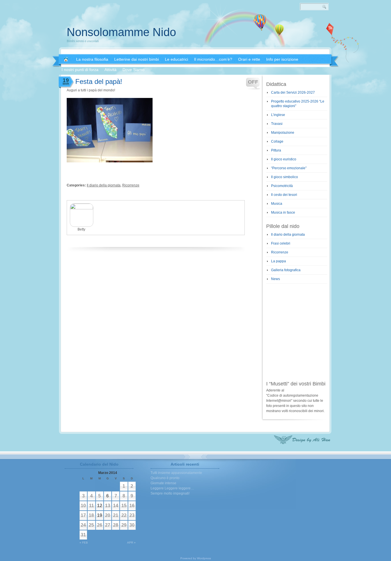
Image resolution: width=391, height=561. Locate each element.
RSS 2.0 (330, 28)
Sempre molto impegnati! (170, 493)
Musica (276, 204)
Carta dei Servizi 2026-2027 (293, 92)
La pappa (278, 261)
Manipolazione (282, 133)
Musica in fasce (283, 212)
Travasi (277, 124)
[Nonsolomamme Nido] (66, 59)
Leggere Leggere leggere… (172, 488)
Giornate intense (163, 483)
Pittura (276, 150)
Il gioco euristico (283, 159)
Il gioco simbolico (284, 177)
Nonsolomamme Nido (121, 32)
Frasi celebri (280, 243)
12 (99, 505)
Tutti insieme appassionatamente (176, 473)
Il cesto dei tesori (284, 195)
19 (99, 515)
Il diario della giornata (104, 185)
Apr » (131, 542)
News (275, 279)
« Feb (84, 542)
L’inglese (278, 115)
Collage (277, 141)
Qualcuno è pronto (165, 478)
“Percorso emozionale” (289, 168)
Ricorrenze (130, 185)
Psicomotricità (282, 186)
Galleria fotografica (286, 270)
